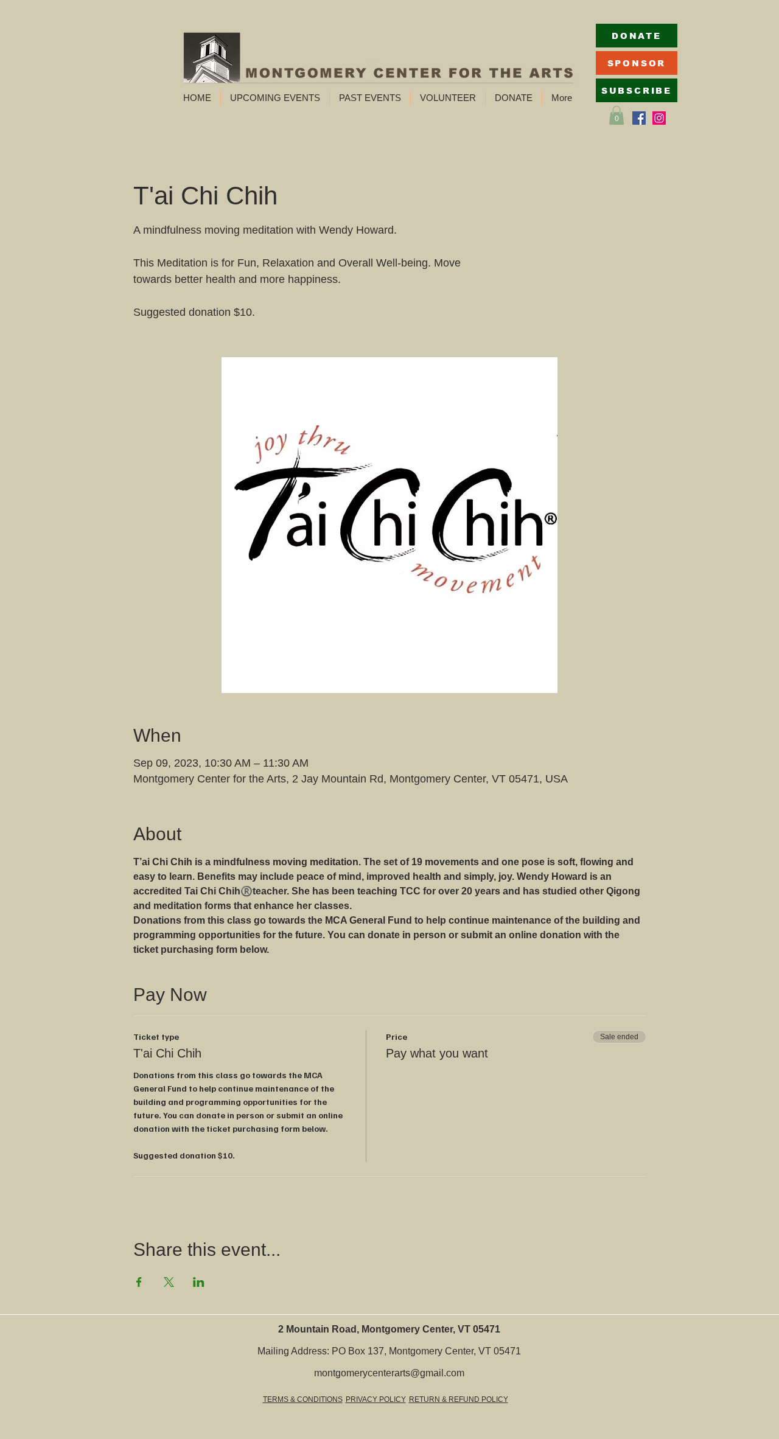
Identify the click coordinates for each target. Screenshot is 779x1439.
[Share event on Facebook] (139, 1282)
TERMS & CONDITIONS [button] (303, 1399)
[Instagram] (659, 118)
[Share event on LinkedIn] (198, 1282)
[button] (275, 98)
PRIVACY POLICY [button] (376, 1399)
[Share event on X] (169, 1282)
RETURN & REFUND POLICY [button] (458, 1399)
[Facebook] (639, 118)
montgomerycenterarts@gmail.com (389, 1373)
